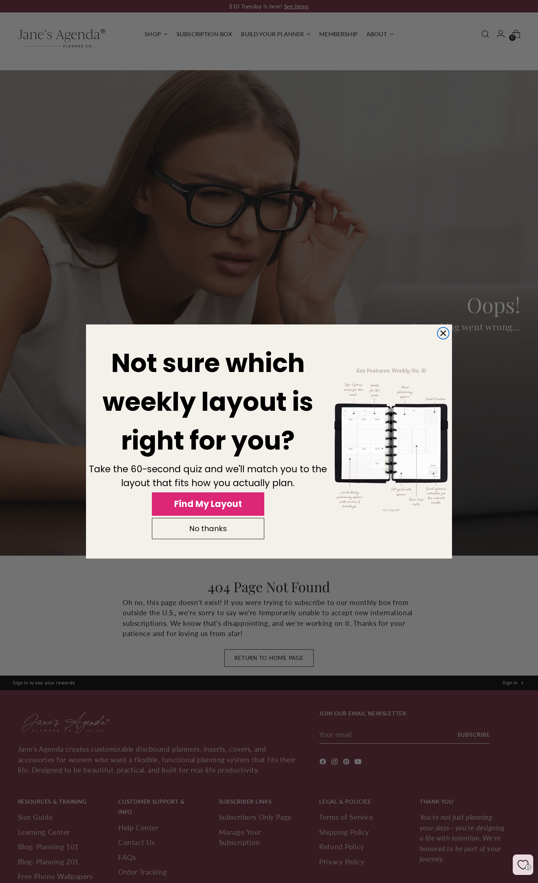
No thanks (208, 528)
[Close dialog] (443, 333)
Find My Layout (208, 504)
